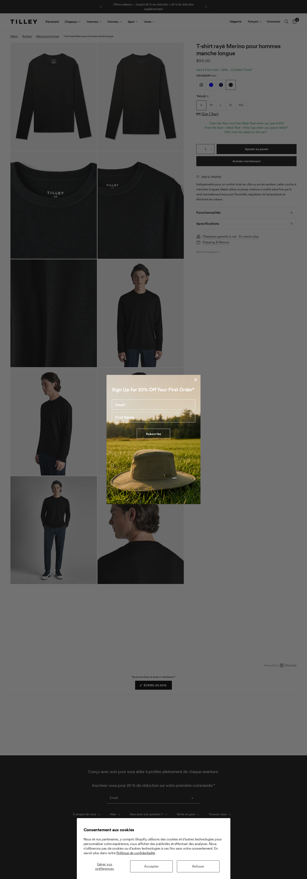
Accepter (151, 866)
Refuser (198, 866)
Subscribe (153, 434)
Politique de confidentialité (135, 853)
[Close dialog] (196, 380)
